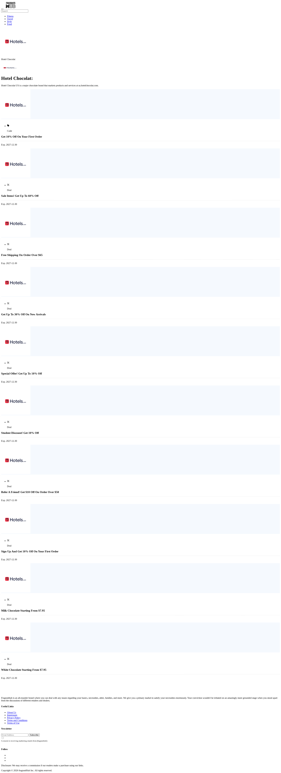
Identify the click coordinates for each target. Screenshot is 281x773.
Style (9, 21)
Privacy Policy (13, 717)
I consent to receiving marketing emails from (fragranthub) (24, 741)
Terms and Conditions (17, 720)
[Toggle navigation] (2, 8)
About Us (11, 712)
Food (9, 24)
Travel (10, 19)
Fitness (10, 16)
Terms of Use (13, 723)
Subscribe (34, 735)
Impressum (12, 715)
